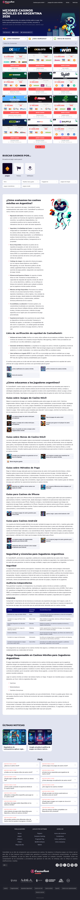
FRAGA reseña (40, 115)
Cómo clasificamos (59, 841)
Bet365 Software (39, 844)
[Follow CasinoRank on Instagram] (60, 867)
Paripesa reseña (40, 140)
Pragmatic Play (39, 841)
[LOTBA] (13, 882)
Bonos (19, 835)
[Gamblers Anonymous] (60, 882)
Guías (67, 2)
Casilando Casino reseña (14, 115)
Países (19, 844)
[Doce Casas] (38, 882)
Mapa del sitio (19, 847)
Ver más (39, 147)
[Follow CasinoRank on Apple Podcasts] (75, 867)
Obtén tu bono (14, 65)
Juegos (19, 838)
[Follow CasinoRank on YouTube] (67, 867)
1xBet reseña (14, 68)
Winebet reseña (40, 91)
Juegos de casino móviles (55, 2)
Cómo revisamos (60, 844)
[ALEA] (26, 882)
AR (4, 867)
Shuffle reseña (65, 140)
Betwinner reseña (14, 91)
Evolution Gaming (39, 838)
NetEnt (39, 847)
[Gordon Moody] (50, 882)
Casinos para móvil (38, 2)
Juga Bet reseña (15, 140)
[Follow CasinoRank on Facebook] (56, 867)
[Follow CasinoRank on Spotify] (71, 867)
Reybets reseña (65, 91)
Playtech (39, 835)
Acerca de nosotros (60, 835)
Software (19, 841)
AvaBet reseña (65, 115)
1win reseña (65, 68)
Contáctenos (60, 838)
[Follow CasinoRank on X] (64, 867)
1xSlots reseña (40, 68)
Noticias (75, 2)
